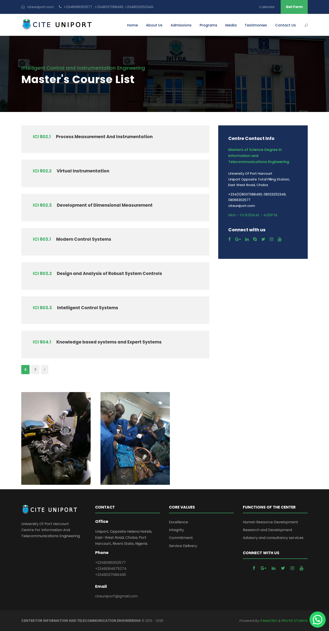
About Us (154, 25)
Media (231, 25)
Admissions (181, 25)
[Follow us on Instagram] (271, 239)
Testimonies (256, 25)
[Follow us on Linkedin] (247, 239)
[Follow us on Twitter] (263, 239)
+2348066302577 (110, 562)
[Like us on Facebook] (229, 239)
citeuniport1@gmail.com (116, 596)
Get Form (294, 6)
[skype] (255, 239)
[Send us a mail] (238, 239)
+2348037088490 (110, 574)
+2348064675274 (110, 568)
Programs (208, 25)
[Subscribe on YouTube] (279, 239)
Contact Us (285, 25)
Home (132, 25)
